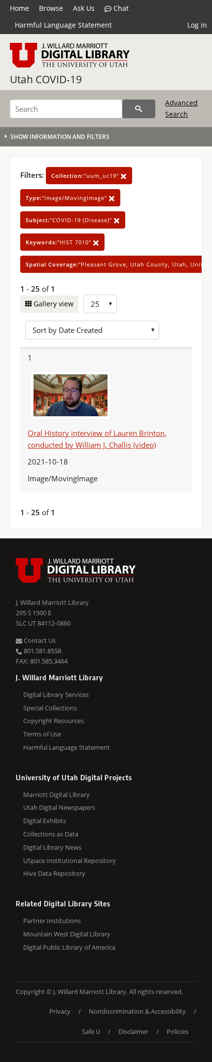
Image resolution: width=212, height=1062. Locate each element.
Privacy (60, 1011)
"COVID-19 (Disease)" (70, 220)
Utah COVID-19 (46, 79)
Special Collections (50, 707)
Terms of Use (42, 734)
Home (19, 8)
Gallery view (52, 303)
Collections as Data (50, 834)
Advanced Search (181, 108)
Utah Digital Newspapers (59, 807)
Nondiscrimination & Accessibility (137, 1011)
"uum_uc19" (86, 175)
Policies (177, 1031)
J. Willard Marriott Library (52, 602)
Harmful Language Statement (63, 25)
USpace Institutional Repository (69, 860)
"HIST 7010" (59, 242)
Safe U (91, 1031)
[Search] (138, 109)
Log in (197, 25)
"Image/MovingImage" (67, 197)
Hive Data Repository (54, 873)
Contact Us (39, 640)
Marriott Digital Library (56, 794)
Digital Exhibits (44, 820)
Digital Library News (52, 847)
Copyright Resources (53, 720)
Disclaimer (133, 1031)
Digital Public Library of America (69, 947)
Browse (51, 8)
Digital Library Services (56, 694)
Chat (120, 8)
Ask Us (84, 8)
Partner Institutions (52, 920)
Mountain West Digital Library (66, 933)
